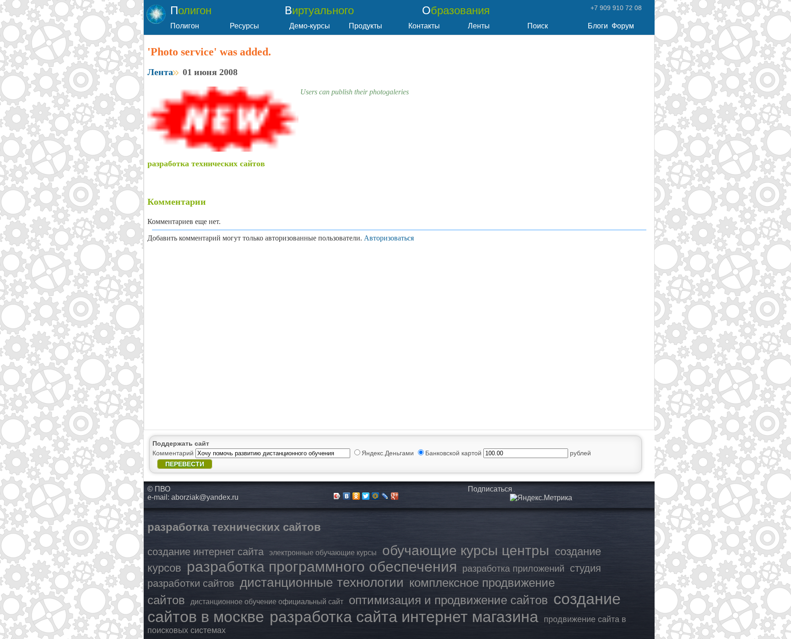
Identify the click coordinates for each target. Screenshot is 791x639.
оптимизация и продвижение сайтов (448, 600)
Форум (623, 26)
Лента (160, 72)
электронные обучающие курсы (323, 553)
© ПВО (158, 489)
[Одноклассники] (356, 496)
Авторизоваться (389, 238)
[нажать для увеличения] (541, 498)
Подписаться (490, 489)
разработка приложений (513, 568)
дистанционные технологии (322, 582)
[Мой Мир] (375, 496)
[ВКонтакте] (347, 496)
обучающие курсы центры (465, 550)
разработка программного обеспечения (322, 566)
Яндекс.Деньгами (389, 453)
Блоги (598, 26)
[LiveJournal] (385, 496)
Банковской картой (454, 453)
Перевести (184, 464)
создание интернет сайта (205, 551)
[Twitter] (366, 496)
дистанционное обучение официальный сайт (266, 602)
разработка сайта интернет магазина (404, 616)
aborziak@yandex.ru (204, 497)
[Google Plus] (395, 496)
